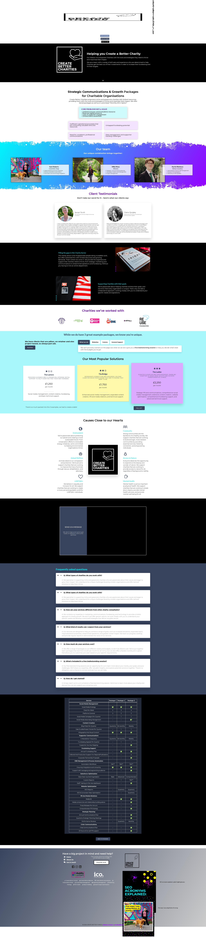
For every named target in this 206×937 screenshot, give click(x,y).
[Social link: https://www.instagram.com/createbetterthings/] (76, 867)
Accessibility (119, 924)
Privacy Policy (108, 924)
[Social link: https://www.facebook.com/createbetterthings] (73, 867)
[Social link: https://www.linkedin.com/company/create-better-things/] (80, 867)
